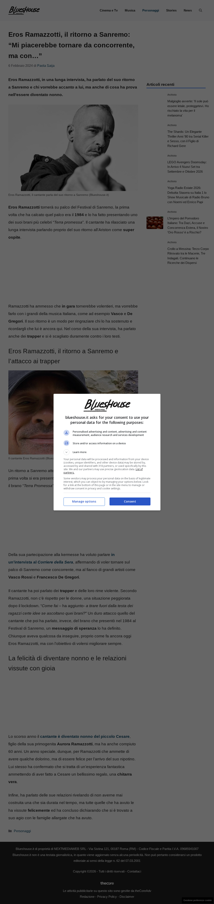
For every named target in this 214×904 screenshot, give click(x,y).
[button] (107, 452)
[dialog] (107, 452)
